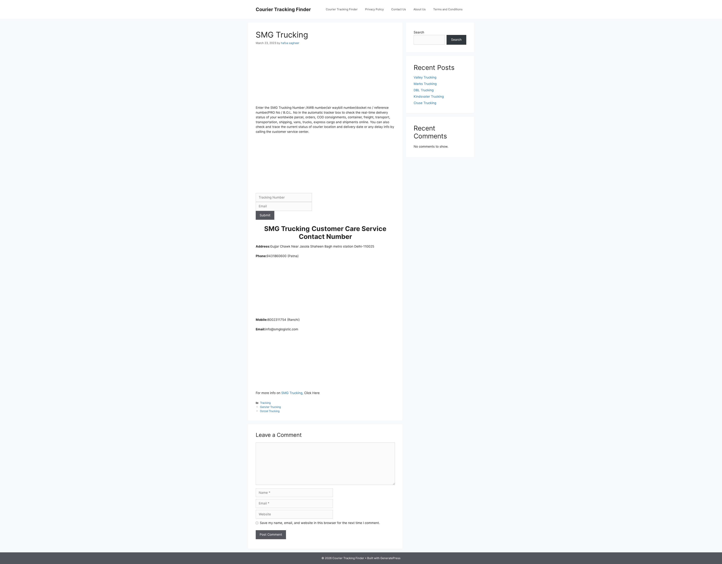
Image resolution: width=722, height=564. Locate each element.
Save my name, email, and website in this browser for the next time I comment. (320, 523)
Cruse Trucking (425, 103)
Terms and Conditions (448, 9)
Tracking (265, 402)
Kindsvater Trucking (429, 96)
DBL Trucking (424, 90)
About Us (419, 9)
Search (419, 32)
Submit (265, 215)
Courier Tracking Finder (283, 9)
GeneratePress (390, 558)
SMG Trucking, (292, 393)
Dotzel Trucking (270, 411)
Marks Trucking (425, 84)
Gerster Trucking (270, 406)
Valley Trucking (425, 77)
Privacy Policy (374, 9)
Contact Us (398, 9)
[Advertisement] (325, 77)
